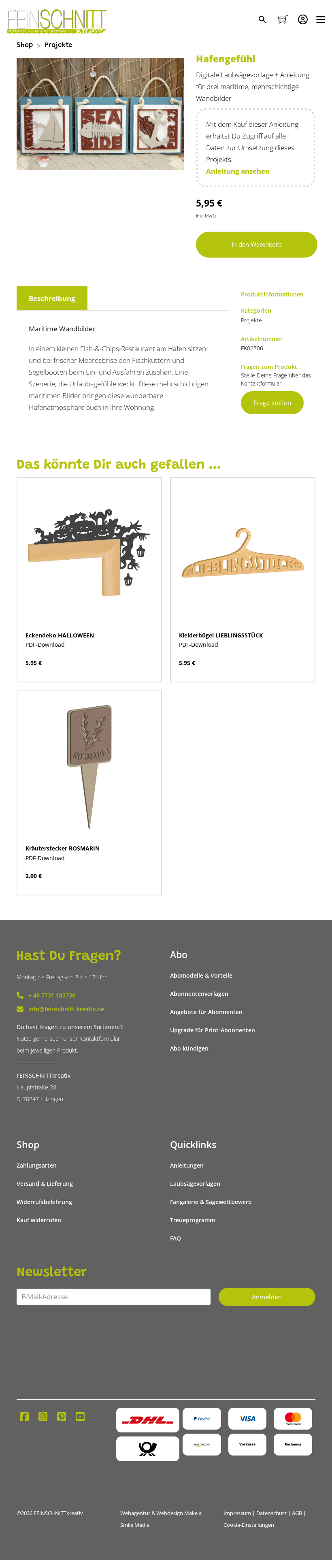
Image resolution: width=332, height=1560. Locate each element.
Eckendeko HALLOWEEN (60, 635)
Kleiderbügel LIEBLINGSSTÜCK (221, 635)
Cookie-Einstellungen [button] (248, 1525)
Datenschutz (271, 1513)
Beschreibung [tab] (52, 298)
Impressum (237, 1513)
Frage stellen (272, 403)
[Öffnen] (321, 19)
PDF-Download (45, 644)
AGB (297, 1513)
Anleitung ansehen (238, 171)
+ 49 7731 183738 (51, 995)
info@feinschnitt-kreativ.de (66, 1009)
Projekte (58, 45)
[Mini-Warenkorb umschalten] (283, 19)
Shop (25, 45)
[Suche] (263, 20)
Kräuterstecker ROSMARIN (63, 848)
